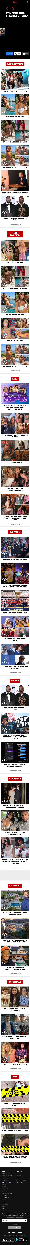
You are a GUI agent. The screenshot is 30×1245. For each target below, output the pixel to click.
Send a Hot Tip (19, 1175)
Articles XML (5, 1188)
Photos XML (5, 1206)
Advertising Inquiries (21, 1180)
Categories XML (6, 1197)
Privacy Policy (10, 1217)
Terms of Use (5, 1178)
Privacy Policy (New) (7, 1175)
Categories (4, 1195)
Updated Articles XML (7, 1193)
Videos (3, 1208)
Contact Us (18, 1173)
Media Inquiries (19, 1182)
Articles (4, 1186)
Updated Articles (6, 1191)
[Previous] (7, 9)
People (3, 1202)
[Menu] (2, 2)
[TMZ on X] (13, 1227)
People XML (5, 1204)
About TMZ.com (6, 1173)
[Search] (28, 2)
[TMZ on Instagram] (19, 1227)
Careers (18, 1178)
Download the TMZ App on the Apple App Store (8, 1240)
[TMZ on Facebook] (9, 1227)
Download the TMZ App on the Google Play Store (21, 1240)
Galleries (4, 1199)
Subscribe (25, 1220)
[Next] (13, 9)
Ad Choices (4, 1180)
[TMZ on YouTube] (16, 1227)
